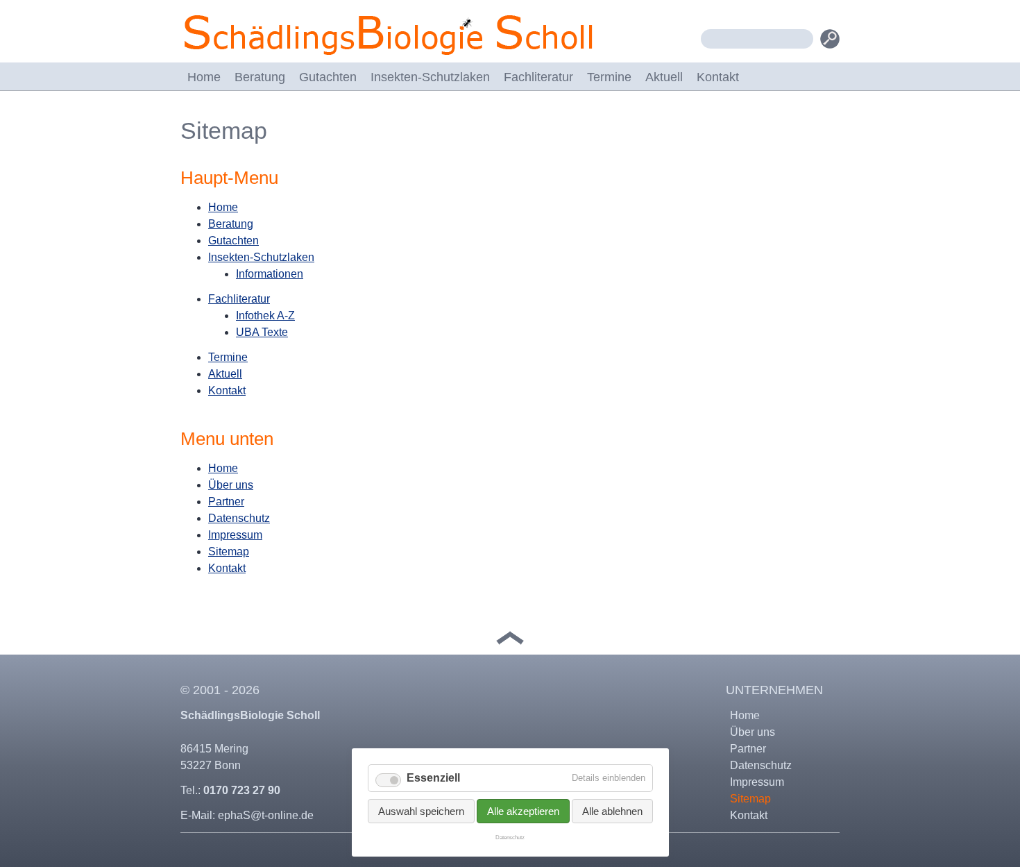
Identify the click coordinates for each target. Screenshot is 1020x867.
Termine (609, 77)
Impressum (235, 535)
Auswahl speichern (421, 811)
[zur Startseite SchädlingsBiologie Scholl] (388, 56)
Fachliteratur (538, 77)
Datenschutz (239, 518)
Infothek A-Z (265, 315)
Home (204, 77)
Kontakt (718, 77)
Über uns (230, 485)
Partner (226, 501)
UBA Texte (262, 332)
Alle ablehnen (612, 811)
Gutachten (328, 77)
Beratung (260, 77)
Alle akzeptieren (523, 811)
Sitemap (228, 551)
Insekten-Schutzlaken (430, 77)
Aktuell (664, 77)
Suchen (830, 39)
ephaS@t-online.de (266, 815)
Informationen (269, 274)
